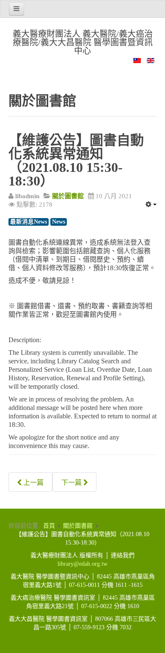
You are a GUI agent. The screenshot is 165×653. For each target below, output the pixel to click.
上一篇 (33, 482)
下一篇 (72, 482)
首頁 (49, 526)
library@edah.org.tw (82, 564)
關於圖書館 (78, 526)
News (58, 222)
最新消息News (28, 222)
